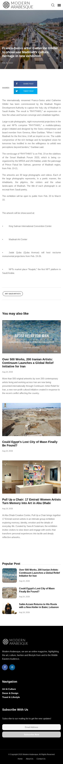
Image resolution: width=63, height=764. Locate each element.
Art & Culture (9, 689)
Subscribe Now (31, 734)
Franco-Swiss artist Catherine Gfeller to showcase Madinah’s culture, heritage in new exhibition (30, 52)
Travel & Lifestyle (11, 697)
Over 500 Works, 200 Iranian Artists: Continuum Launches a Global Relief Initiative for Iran (27, 363)
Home (20, 759)
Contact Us (41, 759)
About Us (29, 759)
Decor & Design (10, 693)
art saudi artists (13, 294)
